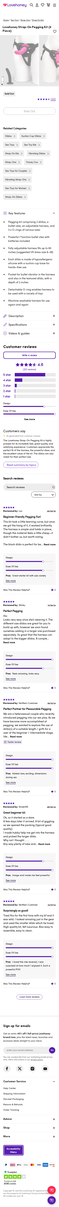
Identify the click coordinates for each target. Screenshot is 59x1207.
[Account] (37, 5)
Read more (50, 544)
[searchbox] (26, 487)
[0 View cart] (48, 5)
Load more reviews (29, 996)
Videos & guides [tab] (19, 333)
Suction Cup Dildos (31, 136)
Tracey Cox (32, 162)
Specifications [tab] (18, 325)
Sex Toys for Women (15, 188)
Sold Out (29, 111)
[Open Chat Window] (52, 1200)
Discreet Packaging (13, 1099)
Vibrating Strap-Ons (15, 179)
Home (6, 20)
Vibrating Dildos (37, 153)
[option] (19, 60)
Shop (6, 1128)
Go (52, 1050)
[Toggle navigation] (54, 5)
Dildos (8, 136)
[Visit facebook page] (6, 1068)
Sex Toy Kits (30, 144)
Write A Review (29, 355)
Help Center (9, 1088)
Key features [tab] (17, 213)
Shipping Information (14, 1093)
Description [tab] (16, 316)
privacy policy (37, 1059)
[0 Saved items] (42, 5)
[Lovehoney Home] (14, 5)
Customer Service (14, 1081)
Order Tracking (11, 1109)
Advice (7, 1119)
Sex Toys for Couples (16, 170)
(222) (53, 99)
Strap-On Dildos (13, 196)
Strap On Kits (38, 20)
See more (29, 419)
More (6, 1136)
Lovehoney (29, 12)
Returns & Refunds (13, 1104)
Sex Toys (15, 20)
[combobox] (43, 495)
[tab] (29, 1095)
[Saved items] (54, 31)
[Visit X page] (19, 1068)
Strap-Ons (25, 20)
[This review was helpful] (52, 589)
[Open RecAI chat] (52, 1190)
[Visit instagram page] (32, 1068)
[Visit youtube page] (45, 1068)
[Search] (31, 5)
